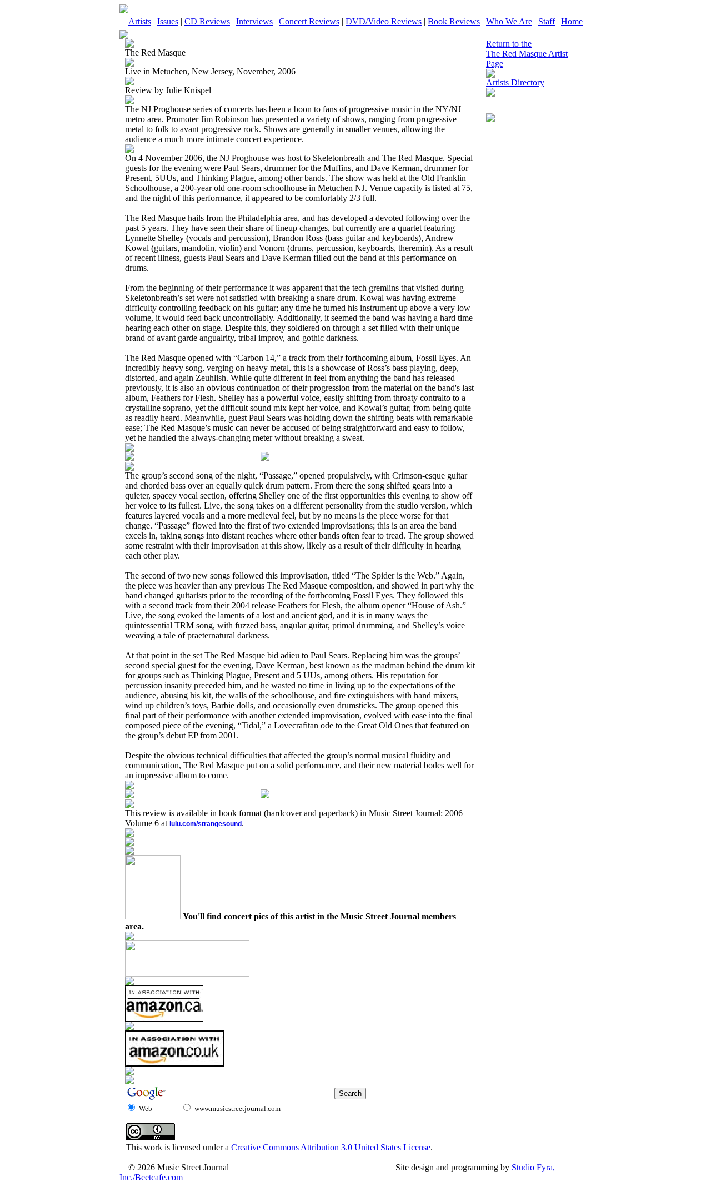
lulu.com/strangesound (205, 824)
